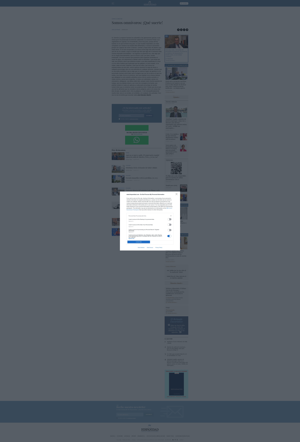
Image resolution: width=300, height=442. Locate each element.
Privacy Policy (158, 247)
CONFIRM (139, 242)
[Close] (177, 194)
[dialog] (150, 221)
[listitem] (150, 216)
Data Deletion (141, 247)
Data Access (150, 247)
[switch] (169, 219)
